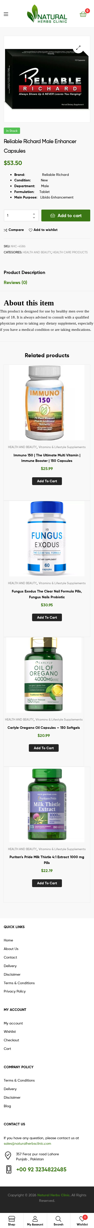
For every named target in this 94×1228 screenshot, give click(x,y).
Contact (10, 957)
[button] (78, 47)
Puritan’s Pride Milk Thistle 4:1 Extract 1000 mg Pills (47, 860)
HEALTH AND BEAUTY (37, 252)
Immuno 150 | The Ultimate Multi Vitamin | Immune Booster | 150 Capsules (47, 458)
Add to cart (70, 215)
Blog (7, 1106)
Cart (7, 1048)
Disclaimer (12, 974)
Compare (16, 229)
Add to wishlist (45, 229)
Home (8, 940)
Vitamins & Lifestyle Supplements (62, 447)
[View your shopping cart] (83, 14)
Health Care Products (70, 252)
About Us (11, 948)
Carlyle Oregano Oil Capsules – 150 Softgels (44, 727)
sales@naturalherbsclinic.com (27, 1143)
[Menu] (9, 14)
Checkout (11, 1040)
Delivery (10, 966)
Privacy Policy (15, 991)
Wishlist (10, 1031)
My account (13, 1023)
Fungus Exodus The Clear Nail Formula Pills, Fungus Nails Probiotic (47, 594)
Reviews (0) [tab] (15, 282)
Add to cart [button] (47, 481)
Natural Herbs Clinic (53, 1195)
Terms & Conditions (19, 983)
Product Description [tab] (24, 272)
